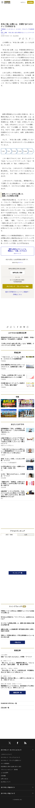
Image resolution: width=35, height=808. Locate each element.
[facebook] (17, 743)
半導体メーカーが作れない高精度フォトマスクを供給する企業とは (17, 612)
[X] (9, 743)
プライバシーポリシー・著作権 (9, 769)
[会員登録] (30, 2)
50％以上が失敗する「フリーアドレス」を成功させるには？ (17, 618)
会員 (25, 534)
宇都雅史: (17, 29)
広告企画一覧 (5, 708)
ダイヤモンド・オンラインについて (11, 750)
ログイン (23, 2)
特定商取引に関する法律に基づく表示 (11, 766)
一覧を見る (17, 642)
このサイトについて (6, 754)
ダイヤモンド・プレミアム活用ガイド (11, 760)
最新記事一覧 (17, 692)
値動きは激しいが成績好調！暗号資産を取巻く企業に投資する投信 (17, 630)
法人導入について (5, 782)
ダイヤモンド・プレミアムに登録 (18, 286)
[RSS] (25, 743)
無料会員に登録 (17, 272)
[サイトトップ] (7, 2)
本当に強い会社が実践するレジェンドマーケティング (17, 33)
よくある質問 (4, 772)
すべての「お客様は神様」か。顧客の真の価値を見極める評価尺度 (17, 624)
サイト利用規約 (5, 763)
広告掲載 (3, 775)
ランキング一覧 (17, 573)
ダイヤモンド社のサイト (8, 787)
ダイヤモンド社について (8, 793)
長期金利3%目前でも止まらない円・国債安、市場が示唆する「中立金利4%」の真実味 (17, 338)
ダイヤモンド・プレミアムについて (10, 757)
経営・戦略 (4, 32)
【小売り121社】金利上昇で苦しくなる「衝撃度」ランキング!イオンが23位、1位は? (17, 344)
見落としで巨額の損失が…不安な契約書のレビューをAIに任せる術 (17, 636)
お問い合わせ (4, 779)
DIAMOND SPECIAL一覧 (9, 703)
